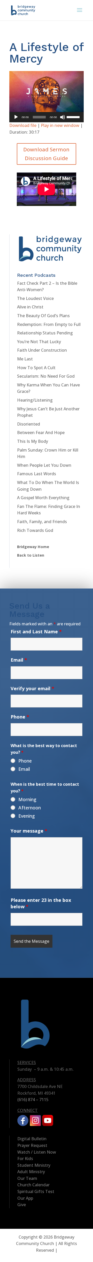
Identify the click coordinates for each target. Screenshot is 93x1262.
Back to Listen (30, 555)
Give (21, 1204)
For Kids (25, 1158)
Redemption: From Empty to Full (49, 324)
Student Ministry (33, 1165)
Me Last (25, 359)
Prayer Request (32, 1145)
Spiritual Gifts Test (35, 1191)
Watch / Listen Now (36, 1152)
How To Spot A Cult (36, 367)
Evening (26, 815)
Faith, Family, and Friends (42, 521)
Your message (29, 831)
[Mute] (62, 117)
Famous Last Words (36, 474)
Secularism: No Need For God (46, 376)
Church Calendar (33, 1185)
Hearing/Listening (35, 400)
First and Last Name (36, 631)
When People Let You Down (44, 465)
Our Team (27, 1178)
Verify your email (32, 688)
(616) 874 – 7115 (33, 1099)
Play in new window (60, 125)
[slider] (74, 116)
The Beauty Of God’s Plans (43, 315)
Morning (27, 799)
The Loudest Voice (35, 298)
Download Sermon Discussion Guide (46, 154)
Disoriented (28, 424)
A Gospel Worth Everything (43, 497)
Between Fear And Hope (41, 432)
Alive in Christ (30, 307)
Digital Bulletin (32, 1139)
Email (19, 660)
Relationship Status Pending (45, 333)
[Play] (16, 117)
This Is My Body (32, 441)
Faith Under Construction (42, 350)
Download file (22, 125)
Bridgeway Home (33, 546)
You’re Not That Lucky (39, 341)
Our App (25, 1198)
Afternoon (29, 807)
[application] (46, 117)
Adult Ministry (31, 1171)
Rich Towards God (35, 530)
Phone (20, 717)
